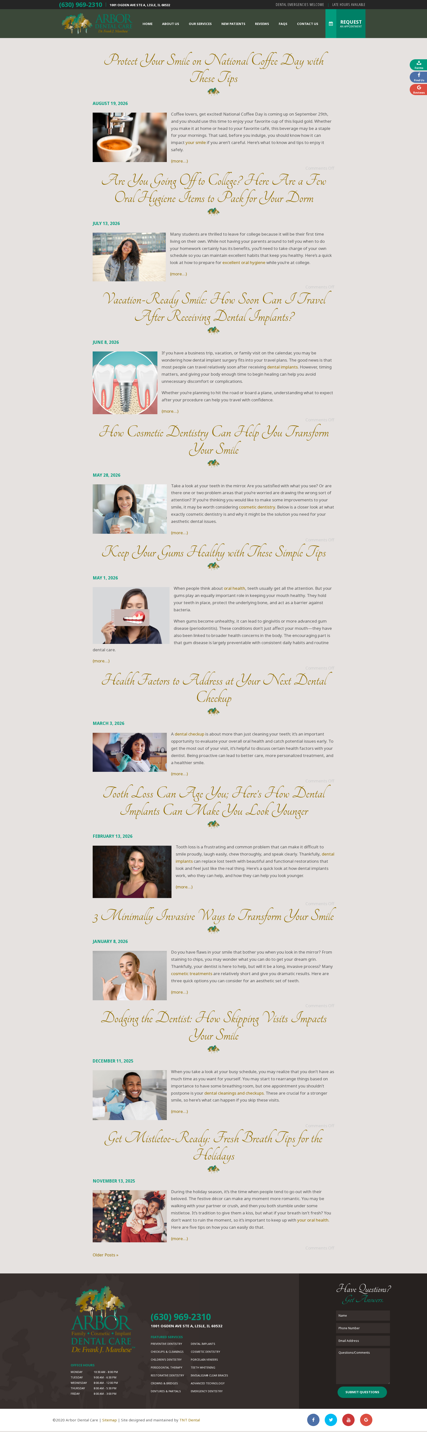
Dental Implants (203, 1344)
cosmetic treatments (191, 973)
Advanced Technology (208, 1383)
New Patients (233, 23)
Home (147, 23)
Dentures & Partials (166, 1391)
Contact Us (307, 23)
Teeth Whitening (203, 1367)
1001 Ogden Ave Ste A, (140, 5)
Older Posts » (105, 1255)
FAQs (283, 23)
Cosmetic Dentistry (205, 1351)
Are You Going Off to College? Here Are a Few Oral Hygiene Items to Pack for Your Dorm (213, 189)
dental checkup (189, 734)
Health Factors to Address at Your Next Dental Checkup (213, 689)
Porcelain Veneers (204, 1359)
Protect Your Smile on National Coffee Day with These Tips (213, 69)
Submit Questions (362, 1392)
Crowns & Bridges (164, 1383)
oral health (234, 588)
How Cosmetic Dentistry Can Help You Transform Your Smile (214, 440)
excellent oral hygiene (243, 262)
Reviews (262, 23)
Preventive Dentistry (166, 1344)
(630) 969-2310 (80, 4)
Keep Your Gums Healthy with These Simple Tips (213, 552)
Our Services (200, 23)
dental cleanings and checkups (234, 1093)
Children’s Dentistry (166, 1359)
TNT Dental (189, 1419)
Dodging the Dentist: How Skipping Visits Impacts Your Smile (214, 1026)
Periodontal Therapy (166, 1367)
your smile (196, 142)
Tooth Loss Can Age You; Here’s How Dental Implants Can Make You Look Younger (214, 801)
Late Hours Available (348, 4)
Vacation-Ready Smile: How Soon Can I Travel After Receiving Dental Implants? (213, 307)
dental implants (282, 367)
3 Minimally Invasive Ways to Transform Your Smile (213, 915)
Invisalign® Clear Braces (209, 1375)
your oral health (312, 1220)
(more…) (179, 161)
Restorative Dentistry (167, 1375)
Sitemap (109, 1419)
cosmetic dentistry (257, 507)
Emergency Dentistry (207, 1391)
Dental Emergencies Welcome (300, 4)
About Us (170, 23)
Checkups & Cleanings (167, 1351)
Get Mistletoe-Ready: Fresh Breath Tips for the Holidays (213, 1146)
